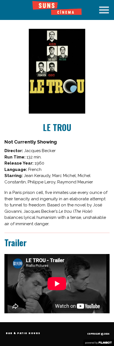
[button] (104, 10)
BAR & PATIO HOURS (23, 333)
